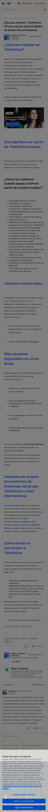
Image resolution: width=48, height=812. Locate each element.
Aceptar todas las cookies (24, 808)
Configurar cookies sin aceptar (24, 794)
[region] (24, 781)
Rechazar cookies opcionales (24, 801)
